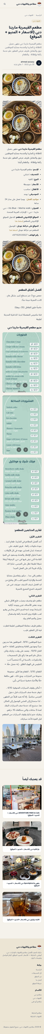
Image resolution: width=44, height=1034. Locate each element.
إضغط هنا (19, 221)
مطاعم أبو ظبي (37, 1001)
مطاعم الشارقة (37, 1013)
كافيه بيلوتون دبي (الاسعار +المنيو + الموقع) (23, 919)
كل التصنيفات (37, 973)
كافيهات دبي (29, 15)
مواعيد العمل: (32, 199)
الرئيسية (39, 15)
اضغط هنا (13, 230)
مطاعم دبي (38, 995)
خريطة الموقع (37, 983)
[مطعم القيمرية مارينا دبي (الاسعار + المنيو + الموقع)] (22, 122)
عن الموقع (38, 976)
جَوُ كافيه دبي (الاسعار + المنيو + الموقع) (24, 849)
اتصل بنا (39, 980)
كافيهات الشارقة (36, 1016)
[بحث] (4, 4)
